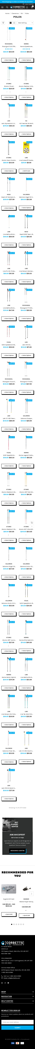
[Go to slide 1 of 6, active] (11, 924)
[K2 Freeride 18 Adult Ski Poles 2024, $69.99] (26, 110)
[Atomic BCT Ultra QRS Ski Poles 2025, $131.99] (26, 516)
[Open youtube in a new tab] (9, 982)
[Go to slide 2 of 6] (14, 924)
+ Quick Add (8, 914)
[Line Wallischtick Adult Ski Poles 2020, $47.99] (8, 295)
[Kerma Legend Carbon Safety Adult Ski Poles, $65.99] (26, 442)
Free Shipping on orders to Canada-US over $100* (17, 2)
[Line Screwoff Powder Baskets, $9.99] (26, 147)
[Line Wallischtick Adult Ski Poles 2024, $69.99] (8, 221)
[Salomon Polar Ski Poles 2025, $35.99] (8, 738)
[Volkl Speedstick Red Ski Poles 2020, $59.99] (8, 332)
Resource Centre (17, 851)
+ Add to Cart (26, 171)
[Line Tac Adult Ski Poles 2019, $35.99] (26, 701)
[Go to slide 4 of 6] (18, 924)
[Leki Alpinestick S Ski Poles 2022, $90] (8, 110)
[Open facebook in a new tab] (5, 982)
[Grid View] (10, 23)
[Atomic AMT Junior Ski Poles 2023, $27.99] (8, 627)
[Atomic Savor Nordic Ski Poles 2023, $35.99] (8, 147)
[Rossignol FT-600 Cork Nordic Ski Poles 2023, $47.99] (26, 368)
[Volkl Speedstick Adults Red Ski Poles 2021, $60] (8, 442)
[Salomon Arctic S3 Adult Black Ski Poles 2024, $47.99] (26, 553)
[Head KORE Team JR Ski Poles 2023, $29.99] (26, 221)
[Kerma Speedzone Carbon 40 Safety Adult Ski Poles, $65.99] (26, 33)
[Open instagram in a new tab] (2, 982)
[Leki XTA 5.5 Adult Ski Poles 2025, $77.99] (8, 775)
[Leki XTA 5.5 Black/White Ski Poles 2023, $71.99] (26, 332)
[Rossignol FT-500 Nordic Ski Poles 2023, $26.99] (26, 295)
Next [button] (31, 893)
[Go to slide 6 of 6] (23, 924)
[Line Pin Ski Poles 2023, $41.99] (8, 258)
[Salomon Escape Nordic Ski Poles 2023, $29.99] (26, 405)
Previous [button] (3, 893)
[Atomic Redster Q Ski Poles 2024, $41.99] (8, 479)
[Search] (7, 7)
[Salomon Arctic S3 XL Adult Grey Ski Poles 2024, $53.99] (8, 590)
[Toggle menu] (2, 7)
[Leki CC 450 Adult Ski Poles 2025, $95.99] (26, 738)
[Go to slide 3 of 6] (16, 924)
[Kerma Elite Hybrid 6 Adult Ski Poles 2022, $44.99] (26, 627)
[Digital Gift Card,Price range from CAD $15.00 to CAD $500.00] (8, 888)
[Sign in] (27, 7)
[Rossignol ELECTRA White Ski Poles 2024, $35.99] (8, 33)
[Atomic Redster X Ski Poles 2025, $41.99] (8, 516)
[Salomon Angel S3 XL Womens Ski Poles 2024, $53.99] (26, 184)
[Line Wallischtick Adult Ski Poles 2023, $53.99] (26, 664)
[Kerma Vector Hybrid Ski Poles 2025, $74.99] (8, 664)
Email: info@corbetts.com (12, 978)
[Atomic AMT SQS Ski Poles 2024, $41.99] (26, 479)
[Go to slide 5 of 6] (21, 924)
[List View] (14, 23)
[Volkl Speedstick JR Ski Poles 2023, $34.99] (26, 590)
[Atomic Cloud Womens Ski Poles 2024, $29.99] (8, 73)
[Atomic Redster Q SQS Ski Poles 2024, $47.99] (26, 73)
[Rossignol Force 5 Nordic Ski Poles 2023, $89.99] (8, 368)
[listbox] (25, 23)
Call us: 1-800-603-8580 (12, 976)
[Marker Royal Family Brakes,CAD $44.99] (26, 888)
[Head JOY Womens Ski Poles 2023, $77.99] (8, 184)
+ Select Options (9, 60)
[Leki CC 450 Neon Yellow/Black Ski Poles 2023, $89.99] (8, 405)
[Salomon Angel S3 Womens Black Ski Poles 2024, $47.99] (8, 553)
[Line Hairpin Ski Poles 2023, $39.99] (8, 701)
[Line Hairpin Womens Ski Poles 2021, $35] (26, 258)
